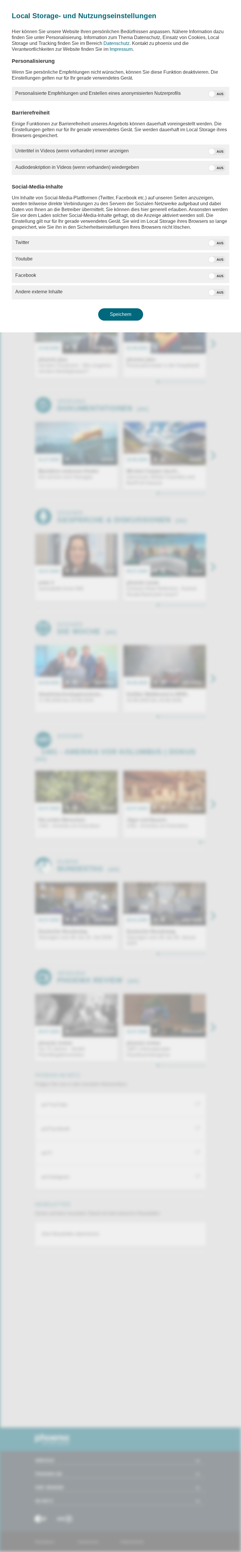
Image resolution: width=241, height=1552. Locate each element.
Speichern (120, 314)
